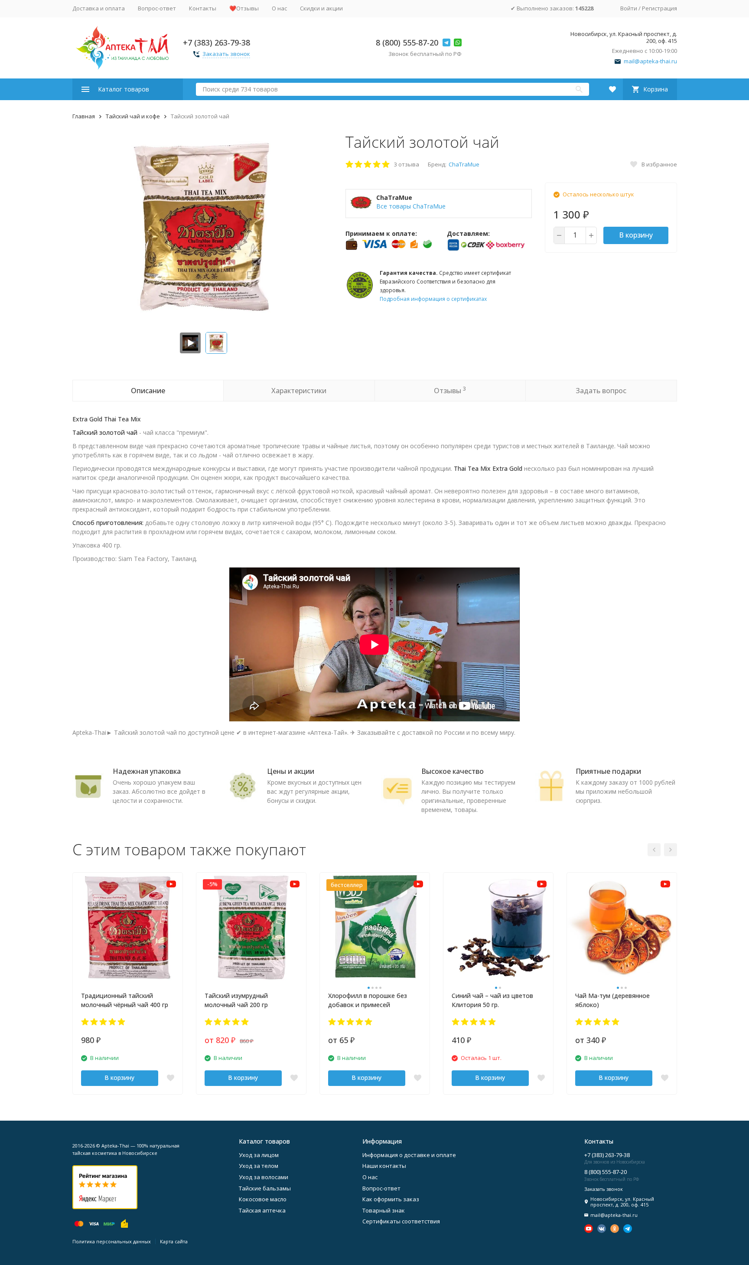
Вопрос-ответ (157, 8)
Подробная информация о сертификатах (433, 299)
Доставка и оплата (98, 8)
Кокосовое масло (263, 1199)
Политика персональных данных (111, 1241)
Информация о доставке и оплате (409, 1155)
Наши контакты (384, 1166)
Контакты (202, 8)
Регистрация (659, 8)
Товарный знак (383, 1210)
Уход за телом (258, 1166)
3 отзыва (406, 164)
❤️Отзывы (244, 8)
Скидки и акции (321, 8)
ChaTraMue (464, 164)
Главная (83, 116)
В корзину (636, 235)
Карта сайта (174, 1241)
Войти (628, 8)
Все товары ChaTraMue (411, 206)
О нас (279, 8)
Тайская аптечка (262, 1210)
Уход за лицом (259, 1155)
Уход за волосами (263, 1177)
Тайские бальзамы (265, 1188)
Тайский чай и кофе (133, 116)
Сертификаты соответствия (401, 1221)
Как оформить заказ (390, 1199)
